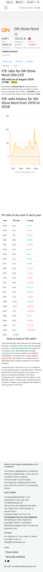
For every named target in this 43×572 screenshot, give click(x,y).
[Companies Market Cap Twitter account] (8, 561)
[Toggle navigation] (6, 8)
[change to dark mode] (38, 2)
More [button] (15, 66)
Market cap (7, 61)
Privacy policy (12, 552)
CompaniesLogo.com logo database (20, 517)
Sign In (10, 2)
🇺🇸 (19, 2)
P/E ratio (6, 66)
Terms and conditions (15, 556)
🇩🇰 (29, 38)
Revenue (19, 61)
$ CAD (30, 2)
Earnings (30, 61)
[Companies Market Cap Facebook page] (5, 561)
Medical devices (10, 51)
